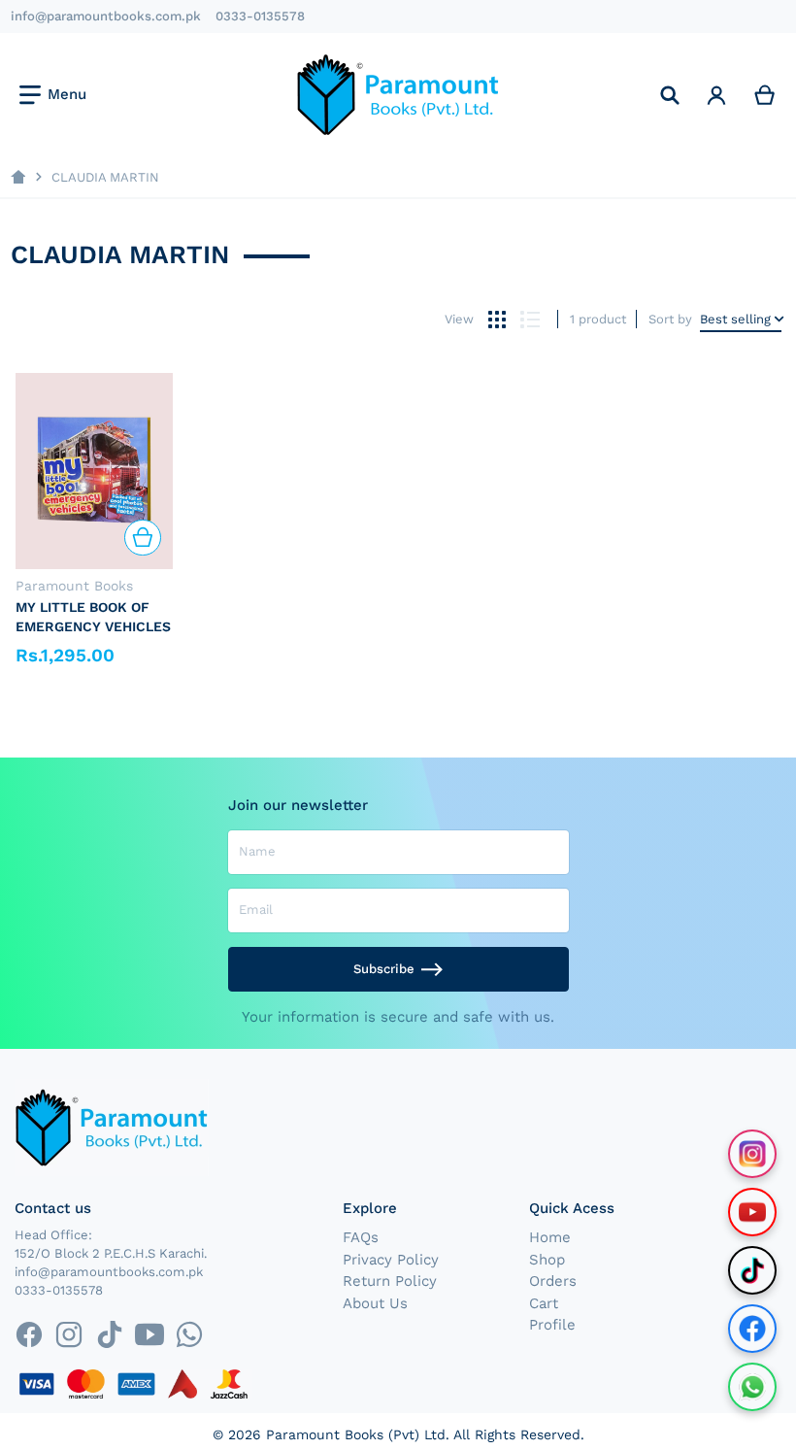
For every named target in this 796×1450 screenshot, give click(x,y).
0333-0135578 (260, 16)
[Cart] (765, 95)
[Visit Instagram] (752, 1154)
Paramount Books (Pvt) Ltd (356, 1434)
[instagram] (69, 1334)
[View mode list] (530, 319)
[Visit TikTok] (752, 1270)
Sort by (670, 319)
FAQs (361, 1237)
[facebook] (29, 1334)
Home (550, 1237)
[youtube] (149, 1334)
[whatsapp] (189, 1334)
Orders (553, 1281)
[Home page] (18, 177)
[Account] (716, 95)
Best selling (735, 319)
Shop (547, 1259)
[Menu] (53, 95)
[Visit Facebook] (752, 1328)
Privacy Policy (391, 1259)
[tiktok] (109, 1334)
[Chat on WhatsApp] (752, 1387)
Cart (543, 1303)
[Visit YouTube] (752, 1212)
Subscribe (384, 968)
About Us (375, 1303)
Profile (552, 1324)
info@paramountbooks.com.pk (106, 16)
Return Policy (390, 1281)
